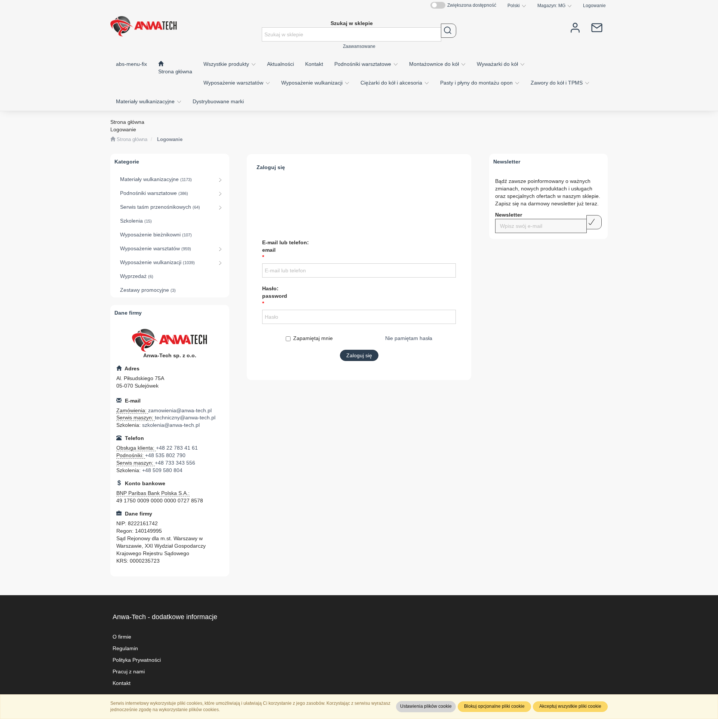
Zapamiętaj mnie (313, 338)
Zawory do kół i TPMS (557, 83)
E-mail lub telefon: (285, 246)
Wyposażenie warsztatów (234, 83)
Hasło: (274, 292)
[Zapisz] (594, 222)
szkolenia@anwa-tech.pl (171, 425)
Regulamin (125, 648)
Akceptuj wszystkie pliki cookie (570, 706)
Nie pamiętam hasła (408, 338)
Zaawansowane (359, 46)
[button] (517, 5)
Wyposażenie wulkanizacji (312, 83)
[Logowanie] (575, 27)
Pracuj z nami (129, 671)
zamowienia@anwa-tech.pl (180, 410)
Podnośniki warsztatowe (363, 64)
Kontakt (122, 683)
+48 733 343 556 (175, 463)
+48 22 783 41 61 (177, 448)
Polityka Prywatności (137, 660)
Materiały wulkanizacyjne (146, 101)
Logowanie (594, 5)
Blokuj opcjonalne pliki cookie (494, 706)
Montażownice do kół (434, 64)
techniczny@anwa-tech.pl (185, 417)
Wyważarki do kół (498, 64)
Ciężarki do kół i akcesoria (392, 83)
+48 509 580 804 (162, 470)
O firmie (122, 637)
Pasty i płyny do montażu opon (477, 83)
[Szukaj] (448, 31)
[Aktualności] (597, 27)
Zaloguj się (359, 355)
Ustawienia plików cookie (426, 706)
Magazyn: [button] (551, 5)
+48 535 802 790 (165, 455)
